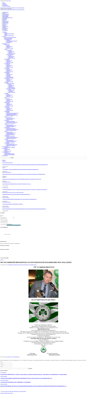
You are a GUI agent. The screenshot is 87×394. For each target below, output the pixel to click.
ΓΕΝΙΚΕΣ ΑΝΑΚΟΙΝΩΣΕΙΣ (9, 153)
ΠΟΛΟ (5, 116)
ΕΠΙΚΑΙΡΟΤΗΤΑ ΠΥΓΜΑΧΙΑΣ (12, 122)
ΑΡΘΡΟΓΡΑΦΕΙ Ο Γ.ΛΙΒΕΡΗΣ (9, 147)
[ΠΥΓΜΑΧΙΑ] (5, 24)
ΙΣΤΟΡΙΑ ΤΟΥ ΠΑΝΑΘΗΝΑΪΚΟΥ (10, 37)
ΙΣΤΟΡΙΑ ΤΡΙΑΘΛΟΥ (10, 140)
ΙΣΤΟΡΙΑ (4, 36)
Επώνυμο (1, 364)
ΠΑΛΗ (5, 97)
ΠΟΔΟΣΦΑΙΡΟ (7, 111)
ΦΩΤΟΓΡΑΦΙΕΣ (7, 149)
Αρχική (3, 2)
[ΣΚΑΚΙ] (4, 25)
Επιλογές (3, 160)
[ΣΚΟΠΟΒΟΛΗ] (5, 26)
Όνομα (1, 362)
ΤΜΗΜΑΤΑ (4, 43)
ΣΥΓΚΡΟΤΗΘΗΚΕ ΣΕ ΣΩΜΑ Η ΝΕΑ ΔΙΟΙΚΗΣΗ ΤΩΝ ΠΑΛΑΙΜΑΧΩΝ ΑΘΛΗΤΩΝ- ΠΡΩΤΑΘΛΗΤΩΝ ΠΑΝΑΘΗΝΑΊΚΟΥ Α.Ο (20, 169)
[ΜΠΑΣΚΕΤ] (4, 18)
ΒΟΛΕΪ (5, 49)
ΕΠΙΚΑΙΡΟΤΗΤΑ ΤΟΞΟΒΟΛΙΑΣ (12, 137)
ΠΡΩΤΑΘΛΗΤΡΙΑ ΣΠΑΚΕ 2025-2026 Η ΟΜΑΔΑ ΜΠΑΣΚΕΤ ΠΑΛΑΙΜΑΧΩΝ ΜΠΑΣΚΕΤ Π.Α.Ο (16, 194)
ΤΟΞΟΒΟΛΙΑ (6, 135)
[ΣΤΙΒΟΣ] (4, 27)
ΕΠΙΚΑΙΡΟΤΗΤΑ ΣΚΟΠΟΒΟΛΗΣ (12, 129)
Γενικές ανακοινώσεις (8, 356)
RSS (7, 0)
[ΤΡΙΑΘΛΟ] (4, 29)
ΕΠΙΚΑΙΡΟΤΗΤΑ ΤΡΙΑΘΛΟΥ (11, 141)
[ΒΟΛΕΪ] (4, 13)
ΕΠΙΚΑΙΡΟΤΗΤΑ (9, 46)
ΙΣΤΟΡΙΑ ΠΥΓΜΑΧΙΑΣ (10, 121)
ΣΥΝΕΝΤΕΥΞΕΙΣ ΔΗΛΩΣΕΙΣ (9, 154)
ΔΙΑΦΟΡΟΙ (8, 42)
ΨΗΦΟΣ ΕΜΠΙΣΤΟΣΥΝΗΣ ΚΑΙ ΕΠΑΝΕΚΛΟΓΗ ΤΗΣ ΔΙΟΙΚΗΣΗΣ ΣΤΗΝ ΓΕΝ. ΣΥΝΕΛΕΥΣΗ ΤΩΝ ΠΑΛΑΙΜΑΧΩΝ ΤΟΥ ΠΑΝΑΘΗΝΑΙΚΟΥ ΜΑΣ (23, 174)
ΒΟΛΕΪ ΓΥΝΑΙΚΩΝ (9, 54)
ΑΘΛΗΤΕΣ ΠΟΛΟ (9, 119)
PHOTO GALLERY (9, 48)
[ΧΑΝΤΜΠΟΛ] (5, 30)
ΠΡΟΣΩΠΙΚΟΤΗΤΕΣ (8, 39)
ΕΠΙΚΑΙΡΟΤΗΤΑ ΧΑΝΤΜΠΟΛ (11, 144)
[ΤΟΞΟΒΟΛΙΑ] (5, 28)
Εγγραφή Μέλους (5, 5)
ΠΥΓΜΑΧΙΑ (6, 120)
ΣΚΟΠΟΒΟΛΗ (7, 127)
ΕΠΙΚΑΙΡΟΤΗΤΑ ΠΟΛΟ (10, 118)
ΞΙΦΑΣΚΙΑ (6, 93)
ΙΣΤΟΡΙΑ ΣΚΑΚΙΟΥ (9, 124)
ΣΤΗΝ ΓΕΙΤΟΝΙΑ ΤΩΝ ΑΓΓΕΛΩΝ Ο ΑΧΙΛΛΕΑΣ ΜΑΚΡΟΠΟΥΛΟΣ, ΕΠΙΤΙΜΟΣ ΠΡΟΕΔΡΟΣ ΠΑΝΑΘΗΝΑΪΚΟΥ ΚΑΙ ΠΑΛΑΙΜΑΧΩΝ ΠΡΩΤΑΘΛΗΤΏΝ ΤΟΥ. (25, 164)
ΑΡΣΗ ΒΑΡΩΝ (7, 44)
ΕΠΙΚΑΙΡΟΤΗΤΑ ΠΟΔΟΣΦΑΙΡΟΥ (12, 113)
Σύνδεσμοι (4, 3)
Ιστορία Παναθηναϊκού (15, 356)
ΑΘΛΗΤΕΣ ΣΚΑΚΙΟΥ (10, 126)
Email (10, 0)
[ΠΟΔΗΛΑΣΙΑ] (5, 22)
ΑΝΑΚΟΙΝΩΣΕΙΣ (10, 264)
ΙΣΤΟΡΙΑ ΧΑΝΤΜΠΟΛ (10, 143)
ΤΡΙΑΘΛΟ (6, 139)
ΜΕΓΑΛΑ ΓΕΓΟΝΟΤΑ (8, 38)
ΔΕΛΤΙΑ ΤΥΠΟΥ (7, 152)
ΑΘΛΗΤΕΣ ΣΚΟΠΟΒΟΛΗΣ (11, 130)
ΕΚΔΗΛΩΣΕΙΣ (5, 155)
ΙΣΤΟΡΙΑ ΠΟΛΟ (9, 117)
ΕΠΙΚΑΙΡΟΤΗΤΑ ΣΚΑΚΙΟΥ (11, 125)
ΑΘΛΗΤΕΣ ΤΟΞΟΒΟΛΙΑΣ (11, 138)
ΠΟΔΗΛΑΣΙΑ (6, 106)
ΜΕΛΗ (5, 34)
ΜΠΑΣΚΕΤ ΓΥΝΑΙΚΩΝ (10, 88)
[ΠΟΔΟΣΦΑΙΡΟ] (5, 23)
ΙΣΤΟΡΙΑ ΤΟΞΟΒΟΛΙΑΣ (10, 136)
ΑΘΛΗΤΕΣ (8, 40)
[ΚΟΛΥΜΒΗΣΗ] (5, 16)
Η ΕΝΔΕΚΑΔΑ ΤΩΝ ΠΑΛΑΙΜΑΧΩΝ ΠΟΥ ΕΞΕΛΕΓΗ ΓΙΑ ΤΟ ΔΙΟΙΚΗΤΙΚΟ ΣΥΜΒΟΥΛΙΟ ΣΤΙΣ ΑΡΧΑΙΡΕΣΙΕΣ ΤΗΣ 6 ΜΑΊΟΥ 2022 (21, 179)
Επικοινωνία (4, 4)
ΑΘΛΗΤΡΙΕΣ (10, 57)
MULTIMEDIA (5, 148)
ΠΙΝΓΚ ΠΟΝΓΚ (7, 102)
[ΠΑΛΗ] (4, 20)
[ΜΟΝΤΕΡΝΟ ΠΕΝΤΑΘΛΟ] (7, 17)
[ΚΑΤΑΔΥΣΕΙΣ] (5, 15)
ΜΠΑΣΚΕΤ (6, 82)
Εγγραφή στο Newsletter (6, 6)
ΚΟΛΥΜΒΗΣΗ (7, 72)
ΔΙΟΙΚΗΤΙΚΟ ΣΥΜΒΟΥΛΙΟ (9, 33)
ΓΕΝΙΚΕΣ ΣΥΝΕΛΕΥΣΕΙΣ (9, 35)
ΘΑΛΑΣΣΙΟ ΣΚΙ (7, 63)
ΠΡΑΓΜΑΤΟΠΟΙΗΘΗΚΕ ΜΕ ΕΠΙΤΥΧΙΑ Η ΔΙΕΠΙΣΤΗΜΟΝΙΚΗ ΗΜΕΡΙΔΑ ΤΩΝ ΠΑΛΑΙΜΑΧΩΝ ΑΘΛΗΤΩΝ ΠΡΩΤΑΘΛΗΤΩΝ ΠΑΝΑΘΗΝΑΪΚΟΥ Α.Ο (33, 386)
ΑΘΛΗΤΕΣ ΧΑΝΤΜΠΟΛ (10, 145)
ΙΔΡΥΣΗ (5, 32)
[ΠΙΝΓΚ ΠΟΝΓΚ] (5, 21)
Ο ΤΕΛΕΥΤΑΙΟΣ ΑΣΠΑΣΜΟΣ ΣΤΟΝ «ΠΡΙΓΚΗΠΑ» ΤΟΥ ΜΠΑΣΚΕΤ (15, 382)
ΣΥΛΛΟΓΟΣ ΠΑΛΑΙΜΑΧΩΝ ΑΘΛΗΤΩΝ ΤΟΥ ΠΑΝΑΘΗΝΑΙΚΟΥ (14, 391)
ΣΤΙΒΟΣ (5, 131)
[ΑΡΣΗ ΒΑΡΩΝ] (5, 12)
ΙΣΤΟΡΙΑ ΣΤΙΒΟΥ (9, 132)
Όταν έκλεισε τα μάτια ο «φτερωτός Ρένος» (14, 225)
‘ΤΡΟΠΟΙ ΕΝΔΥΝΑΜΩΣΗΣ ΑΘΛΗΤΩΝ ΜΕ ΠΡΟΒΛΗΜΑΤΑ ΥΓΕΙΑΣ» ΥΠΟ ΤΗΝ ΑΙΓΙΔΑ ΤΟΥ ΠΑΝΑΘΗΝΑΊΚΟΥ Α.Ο (19, 199)
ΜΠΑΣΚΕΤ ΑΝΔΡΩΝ (10, 83)
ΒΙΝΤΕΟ (5, 150)
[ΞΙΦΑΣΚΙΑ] (4, 19)
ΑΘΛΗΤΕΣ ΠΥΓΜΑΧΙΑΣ (10, 123)
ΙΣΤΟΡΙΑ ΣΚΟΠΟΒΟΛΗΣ (10, 128)
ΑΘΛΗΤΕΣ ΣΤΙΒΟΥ (9, 133)
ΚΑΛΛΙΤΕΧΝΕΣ (9, 41)
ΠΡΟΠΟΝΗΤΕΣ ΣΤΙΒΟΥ (10, 134)
